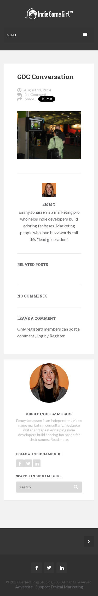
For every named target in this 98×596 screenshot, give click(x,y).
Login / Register (51, 335)
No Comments (36, 94)
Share (29, 99)
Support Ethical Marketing (59, 586)
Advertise (24, 586)
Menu (11, 35)
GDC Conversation (45, 76)
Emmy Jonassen (33, 212)
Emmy (49, 204)
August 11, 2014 (37, 90)
